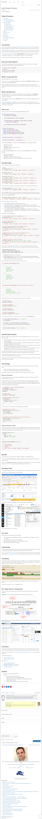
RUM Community (28, 764)
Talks (18, 2)
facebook (27, 767)
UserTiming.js (12, 584)
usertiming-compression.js (13, 554)
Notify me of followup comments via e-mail (10, 742)
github (32, 767)
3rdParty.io (5, 795)
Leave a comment (6, 692)
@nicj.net (14, 767)
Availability (6, 36)
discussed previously (8, 81)
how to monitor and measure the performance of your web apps (24, 652)
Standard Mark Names (10, 26)
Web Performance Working (18, 764)
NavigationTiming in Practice (9, 657)
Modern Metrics (5, 784)
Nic (38, 706)
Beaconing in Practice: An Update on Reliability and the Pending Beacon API (16, 783)
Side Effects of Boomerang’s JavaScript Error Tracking (12, 794)
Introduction (6, 18)
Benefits (5, 31)
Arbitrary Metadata (9, 29)
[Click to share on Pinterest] (11, 687)
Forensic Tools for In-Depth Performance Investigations (13, 809)
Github (21, 584)
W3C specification (32, 336)
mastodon (19, 767)
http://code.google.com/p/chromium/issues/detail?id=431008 (21, 698)
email (10, 767)
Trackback (13, 692)
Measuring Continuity (6, 805)
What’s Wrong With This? (10, 20)
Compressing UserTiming (7, 807)
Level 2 (11, 53)
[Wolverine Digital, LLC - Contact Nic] (21, 773)
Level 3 (13, 55)
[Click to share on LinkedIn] (9, 687)
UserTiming (4, 47)
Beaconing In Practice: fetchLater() (9, 782)
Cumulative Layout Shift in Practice (9, 790)
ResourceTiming (27, 50)
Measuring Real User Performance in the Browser (12, 802)
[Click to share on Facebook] (6, 687)
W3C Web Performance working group (26, 47)
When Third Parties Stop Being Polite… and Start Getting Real (14, 796)
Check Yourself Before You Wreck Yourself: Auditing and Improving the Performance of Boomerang (21, 791)
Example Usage (8, 24)
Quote (35, 695)
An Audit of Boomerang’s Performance (9, 799)
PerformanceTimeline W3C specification (11, 665)
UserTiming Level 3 (9, 27)
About (10, 2)
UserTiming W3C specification (9, 662)
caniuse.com (27, 560)
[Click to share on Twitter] (4, 687)
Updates (5, 40)
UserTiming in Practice (7, 811)
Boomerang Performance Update (9, 792)
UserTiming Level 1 (5, 53)
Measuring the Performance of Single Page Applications (13, 810)
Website (2, 718)
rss (23, 767)
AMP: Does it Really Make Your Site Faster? (10, 803)
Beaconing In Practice (6, 787)
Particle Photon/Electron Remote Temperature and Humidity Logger (15, 806)
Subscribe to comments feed (8, 739)
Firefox (12, 528)
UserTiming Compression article (10, 552)
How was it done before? (8, 19)
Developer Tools (6, 32)
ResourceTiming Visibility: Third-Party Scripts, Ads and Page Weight (15, 798)
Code (14, 2)
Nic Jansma (4, 2)
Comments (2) (37, 692)
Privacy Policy (3, 817)
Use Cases (5, 33)
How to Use (8, 23)
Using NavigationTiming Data (9, 37)
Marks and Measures (7, 22)
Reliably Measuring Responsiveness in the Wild (11, 801)
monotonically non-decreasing (10, 463)
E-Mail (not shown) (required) (6, 714)
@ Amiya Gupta (8, 703)
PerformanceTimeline (14, 50)
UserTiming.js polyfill (7, 666)
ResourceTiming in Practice (9, 659)
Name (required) (4, 710)
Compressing (6, 35)
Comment (3, 722)
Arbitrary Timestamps (10, 28)
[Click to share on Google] (2, 687)
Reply (33, 695)
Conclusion (6, 39)
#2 (12, 702)
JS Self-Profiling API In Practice (8, 786)
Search (38, 4)
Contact (22, 2)
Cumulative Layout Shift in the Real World (10, 788)
